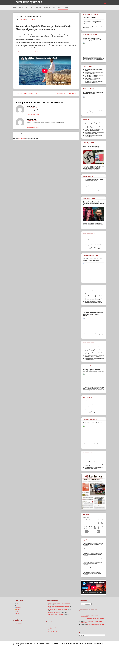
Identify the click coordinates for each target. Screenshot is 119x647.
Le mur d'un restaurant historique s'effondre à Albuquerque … (92, 403)
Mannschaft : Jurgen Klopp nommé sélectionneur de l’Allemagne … (92, 350)
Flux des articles (52, 627)
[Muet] (101, 592)
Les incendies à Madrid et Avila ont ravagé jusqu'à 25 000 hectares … (94, 73)
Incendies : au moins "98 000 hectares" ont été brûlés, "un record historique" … (94, 130)
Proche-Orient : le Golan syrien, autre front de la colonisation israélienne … (94, 76)
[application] (93, 587)
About (17, 613)
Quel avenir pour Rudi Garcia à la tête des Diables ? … (94, 353)
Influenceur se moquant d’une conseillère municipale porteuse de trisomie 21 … (94, 299)
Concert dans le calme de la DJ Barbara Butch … (93, 236)
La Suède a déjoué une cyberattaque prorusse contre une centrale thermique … (94, 302)
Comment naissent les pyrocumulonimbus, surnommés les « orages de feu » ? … (94, 459)
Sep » (98, 531)
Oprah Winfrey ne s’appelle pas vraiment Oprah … (94, 242)
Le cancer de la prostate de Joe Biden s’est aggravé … (94, 70)
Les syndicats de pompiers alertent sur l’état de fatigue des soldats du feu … (94, 133)
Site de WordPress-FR (52, 631)
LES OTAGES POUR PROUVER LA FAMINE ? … (93, 625)
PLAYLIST (18, 607)
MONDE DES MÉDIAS (50, 7)
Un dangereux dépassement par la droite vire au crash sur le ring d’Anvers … (94, 188)
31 (98, 528)
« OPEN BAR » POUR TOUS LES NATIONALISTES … (89, 616)
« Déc (87, 531)
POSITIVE (18, 609)
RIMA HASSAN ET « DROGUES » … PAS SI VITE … (58, 609)
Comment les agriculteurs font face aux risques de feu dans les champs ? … (93, 456)
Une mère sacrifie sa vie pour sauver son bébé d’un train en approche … (93, 82)
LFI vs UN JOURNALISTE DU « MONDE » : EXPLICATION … (92, 622)
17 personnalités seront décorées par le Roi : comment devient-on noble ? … (94, 179)
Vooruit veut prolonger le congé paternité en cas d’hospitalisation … (94, 191)
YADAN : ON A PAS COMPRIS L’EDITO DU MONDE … (59, 606)
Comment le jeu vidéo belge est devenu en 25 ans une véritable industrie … (94, 293)
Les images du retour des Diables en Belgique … (92, 185)
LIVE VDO (18, 605)
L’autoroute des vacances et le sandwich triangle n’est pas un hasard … (94, 468)
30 (94, 528)
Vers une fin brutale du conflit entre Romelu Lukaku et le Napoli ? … (94, 359)
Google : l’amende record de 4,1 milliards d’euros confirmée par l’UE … (93, 296)
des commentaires (53, 629)
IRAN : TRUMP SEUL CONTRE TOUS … (56, 614)
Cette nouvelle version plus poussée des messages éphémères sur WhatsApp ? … (93, 290)
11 (102, 522)
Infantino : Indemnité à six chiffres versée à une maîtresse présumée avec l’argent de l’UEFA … (94, 346)
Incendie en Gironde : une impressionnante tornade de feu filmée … (94, 127)
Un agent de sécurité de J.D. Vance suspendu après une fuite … (92, 79)
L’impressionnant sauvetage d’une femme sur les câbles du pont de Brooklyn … (94, 406)
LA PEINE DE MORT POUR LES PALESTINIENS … (92, 619)
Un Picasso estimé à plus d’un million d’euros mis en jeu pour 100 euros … (94, 409)
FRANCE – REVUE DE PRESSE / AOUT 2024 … (66, 93)
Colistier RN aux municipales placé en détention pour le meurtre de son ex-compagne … (93, 123)
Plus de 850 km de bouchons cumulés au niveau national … (93, 136)
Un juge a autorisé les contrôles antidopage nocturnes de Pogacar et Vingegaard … (94, 356)
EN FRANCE (28, 7)
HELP (17, 611)
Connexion (50, 625)
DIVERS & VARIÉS (63, 7)
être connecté (21, 138)
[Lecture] (83, 592)
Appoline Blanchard (32, 19)
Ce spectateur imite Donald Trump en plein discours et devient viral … (94, 400)
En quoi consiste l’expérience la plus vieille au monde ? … (94, 465)
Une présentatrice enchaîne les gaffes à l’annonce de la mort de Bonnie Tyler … (93, 248)
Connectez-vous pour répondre (33, 114)
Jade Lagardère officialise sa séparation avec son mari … (93, 239)
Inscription (50, 624)
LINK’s (17, 603)
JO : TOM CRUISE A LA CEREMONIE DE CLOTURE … (28, 93)
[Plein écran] (103, 592)
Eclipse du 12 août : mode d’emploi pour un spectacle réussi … (94, 462)
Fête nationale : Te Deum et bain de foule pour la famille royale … (93, 182)
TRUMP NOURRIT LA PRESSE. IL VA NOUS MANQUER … (59, 603)
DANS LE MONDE (18, 7)
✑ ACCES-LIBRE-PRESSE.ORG (27, 1)
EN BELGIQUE (38, 7)
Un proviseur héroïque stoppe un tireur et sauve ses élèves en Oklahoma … (94, 412)
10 (98, 522)
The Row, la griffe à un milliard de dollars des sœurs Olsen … (94, 245)
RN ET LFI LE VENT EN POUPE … (54, 612)
